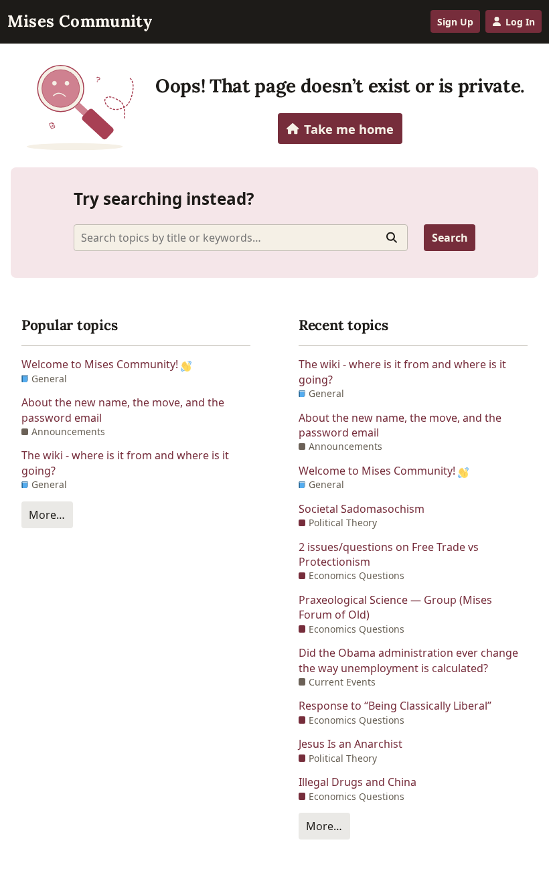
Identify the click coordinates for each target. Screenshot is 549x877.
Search (450, 237)
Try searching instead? (164, 198)
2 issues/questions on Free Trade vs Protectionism (389, 554)
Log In (520, 21)
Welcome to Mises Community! (101, 364)
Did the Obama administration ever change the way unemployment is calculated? (408, 660)
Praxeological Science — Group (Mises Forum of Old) (395, 607)
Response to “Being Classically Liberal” (395, 705)
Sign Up (455, 21)
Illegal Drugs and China (357, 782)
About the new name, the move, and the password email (122, 409)
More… (47, 514)
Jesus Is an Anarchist (350, 743)
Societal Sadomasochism (361, 508)
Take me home (349, 129)
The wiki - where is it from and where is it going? (125, 462)
